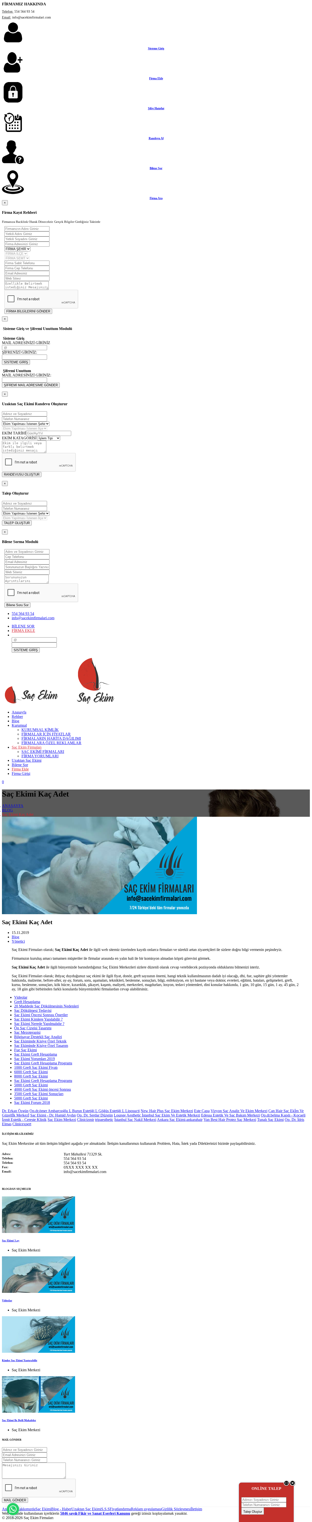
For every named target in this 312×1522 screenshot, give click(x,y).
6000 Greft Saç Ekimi (31, 1072)
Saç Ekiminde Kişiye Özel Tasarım (41, 1045)
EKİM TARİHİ (14, 433)
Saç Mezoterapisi (27, 1032)
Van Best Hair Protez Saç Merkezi (230, 1120)
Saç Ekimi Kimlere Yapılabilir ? (38, 1019)
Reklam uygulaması (146, 1509)
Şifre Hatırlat (156, 108)
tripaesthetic (104, 1120)
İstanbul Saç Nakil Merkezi (135, 1120)
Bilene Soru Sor (17, 605)
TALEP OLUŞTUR (17, 523)
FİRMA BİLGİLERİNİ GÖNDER (28, 311)
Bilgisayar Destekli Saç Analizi (38, 1037)
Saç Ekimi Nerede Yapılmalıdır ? (39, 1024)
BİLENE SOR (23, 626)
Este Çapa (202, 1111)
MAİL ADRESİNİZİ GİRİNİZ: (26, 375)
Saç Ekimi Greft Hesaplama (35, 1054)
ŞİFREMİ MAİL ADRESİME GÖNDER (31, 385)
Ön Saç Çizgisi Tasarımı (32, 1028)
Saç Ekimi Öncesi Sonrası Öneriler (41, 1015)
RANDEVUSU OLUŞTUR (21, 474)
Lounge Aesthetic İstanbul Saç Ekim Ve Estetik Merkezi (157, 1115)
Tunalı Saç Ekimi (270, 1120)
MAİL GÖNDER (15, 1500)
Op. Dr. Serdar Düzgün (95, 1115)
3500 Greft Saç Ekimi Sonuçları (38, 1094)
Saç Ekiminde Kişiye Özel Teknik (40, 1041)
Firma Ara (156, 198)
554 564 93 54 (23, 613)
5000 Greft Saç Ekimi (31, 1085)
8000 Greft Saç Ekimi (31, 1076)
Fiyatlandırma (120, 1509)
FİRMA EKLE (23, 631)
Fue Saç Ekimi (25, 1050)
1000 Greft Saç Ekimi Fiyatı (36, 1067)
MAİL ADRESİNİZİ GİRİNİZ (26, 343)
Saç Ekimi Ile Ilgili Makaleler (19, 1420)
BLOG (7, 810)
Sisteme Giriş (156, 48)
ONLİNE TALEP (266, 1488)
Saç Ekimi (43, 1509)
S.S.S (105, 1509)
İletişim (196, 1509)
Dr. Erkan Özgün (15, 1111)
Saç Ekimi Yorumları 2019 (34, 1059)
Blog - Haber (61, 1509)
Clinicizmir (85, 1120)
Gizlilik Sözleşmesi (176, 1509)
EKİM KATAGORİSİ (19, 438)
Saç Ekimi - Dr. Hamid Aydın (53, 1115)
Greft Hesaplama (27, 1002)
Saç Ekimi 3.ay (11, 1240)
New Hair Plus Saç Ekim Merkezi (167, 1111)
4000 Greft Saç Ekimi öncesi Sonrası (42, 1089)
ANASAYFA (12, 806)
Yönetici (18, 941)
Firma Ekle (156, 78)
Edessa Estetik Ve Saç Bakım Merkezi (230, 1115)
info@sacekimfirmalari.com (33, 618)
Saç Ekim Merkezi (62, 1120)
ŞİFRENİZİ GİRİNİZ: (19, 352)
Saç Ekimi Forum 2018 (32, 1102)
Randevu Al (156, 138)
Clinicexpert (21, 1124)
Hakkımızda (26, 1509)
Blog (15, 937)
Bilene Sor (156, 168)
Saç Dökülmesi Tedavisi (32, 1010)
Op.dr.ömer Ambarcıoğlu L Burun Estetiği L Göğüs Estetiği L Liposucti (84, 1111)
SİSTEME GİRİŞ (16, 362)
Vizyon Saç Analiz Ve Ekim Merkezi (239, 1111)
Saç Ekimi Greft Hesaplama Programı (43, 1063)
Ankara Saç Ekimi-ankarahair (180, 1120)
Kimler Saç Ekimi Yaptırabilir (19, 1360)
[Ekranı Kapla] (286, 1485)
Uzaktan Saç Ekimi (86, 1509)
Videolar (20, 997)
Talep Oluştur (252, 1511)
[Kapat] (293, 1485)
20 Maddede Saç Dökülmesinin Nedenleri (46, 1006)
